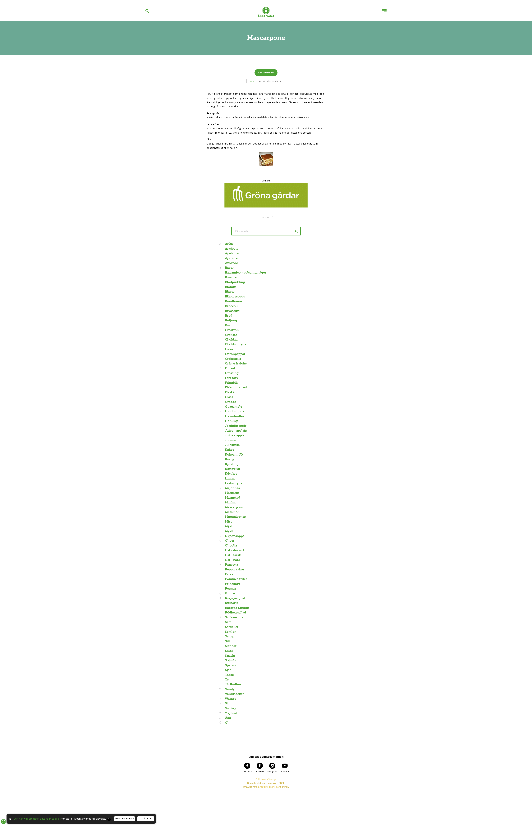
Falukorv (231, 378)
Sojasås (230, 660)
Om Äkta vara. (250, 786)
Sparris (230, 665)
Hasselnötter (234, 416)
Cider (229, 349)
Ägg (227, 718)
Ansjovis (231, 248)
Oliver (229, 540)
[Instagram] (272, 765)
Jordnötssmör (235, 426)
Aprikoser (232, 258)
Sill (227, 641)
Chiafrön (231, 330)
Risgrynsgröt (234, 598)
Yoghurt (230, 713)
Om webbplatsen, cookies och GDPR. (266, 783)
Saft (228, 622)
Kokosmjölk (234, 454)
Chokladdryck (235, 344)
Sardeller (231, 627)
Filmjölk (231, 383)
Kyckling (231, 464)
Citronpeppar (235, 354)
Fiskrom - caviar (237, 387)
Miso (228, 521)
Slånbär (230, 646)
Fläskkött (232, 392)
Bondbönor (233, 301)
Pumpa (230, 588)
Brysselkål (232, 311)
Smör (229, 651)
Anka (228, 244)
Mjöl (228, 526)
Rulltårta (231, 603)
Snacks (230, 656)
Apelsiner (232, 253)
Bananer (231, 277)
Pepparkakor (234, 569)
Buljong (231, 320)
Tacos (229, 675)
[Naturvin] (259, 765)
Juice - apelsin (236, 430)
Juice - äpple (234, 435)
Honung (231, 421)
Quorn (229, 593)
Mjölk (229, 531)
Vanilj (229, 689)
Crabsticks (233, 359)
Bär (227, 325)
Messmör (232, 512)
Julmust (231, 440)
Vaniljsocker (234, 694)
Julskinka (232, 445)
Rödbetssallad (235, 612)
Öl (226, 723)
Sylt (228, 670)
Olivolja (231, 545)
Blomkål (231, 287)
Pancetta (231, 564)
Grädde (230, 402)
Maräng (231, 502)
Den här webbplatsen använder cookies (37, 818)
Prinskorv (232, 584)
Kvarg (229, 459)
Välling (230, 708)
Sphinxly (284, 786)
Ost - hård (232, 560)
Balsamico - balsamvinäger (245, 272)
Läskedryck (233, 483)
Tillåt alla (145, 818)
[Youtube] (284, 765)
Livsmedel (253, 81)
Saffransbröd (234, 617)
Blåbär (230, 291)
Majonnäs (232, 488)
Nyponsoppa (234, 536)
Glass (228, 397)
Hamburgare (234, 411)
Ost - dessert (234, 550)
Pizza (229, 574)
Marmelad (232, 497)
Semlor (230, 632)
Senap (229, 636)
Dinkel (229, 368)
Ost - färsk (233, 555)
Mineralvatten (235, 517)
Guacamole (233, 406)
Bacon (229, 268)
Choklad (231, 339)
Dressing (232, 373)
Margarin (232, 493)
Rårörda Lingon (237, 608)
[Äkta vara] (247, 765)
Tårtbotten (233, 684)
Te (227, 679)
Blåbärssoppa (235, 296)
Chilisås (231, 335)
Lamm (229, 478)
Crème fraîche (236, 363)
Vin (227, 703)
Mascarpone (234, 507)
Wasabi (230, 699)
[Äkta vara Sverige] (266, 12)
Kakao (229, 450)
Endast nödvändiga (124, 819)
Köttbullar (232, 469)
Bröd (228, 315)
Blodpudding (235, 282)
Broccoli (231, 306)
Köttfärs (231, 473)
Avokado (231, 263)
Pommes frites (236, 579)
